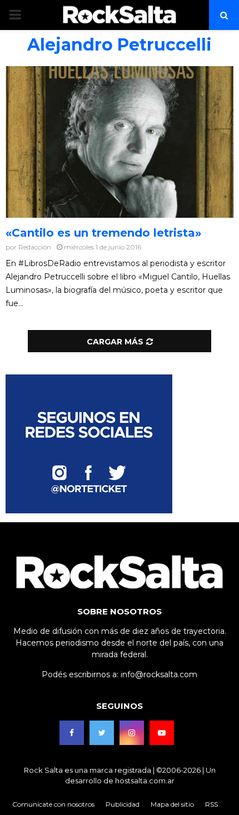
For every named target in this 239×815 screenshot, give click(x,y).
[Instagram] (132, 733)
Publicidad (123, 804)
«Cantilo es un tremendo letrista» (103, 232)
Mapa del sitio (172, 804)
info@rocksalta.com (159, 674)
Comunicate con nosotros (53, 804)
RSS (211, 804)
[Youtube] (162, 733)
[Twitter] (101, 733)
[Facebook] (71, 733)
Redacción (34, 247)
